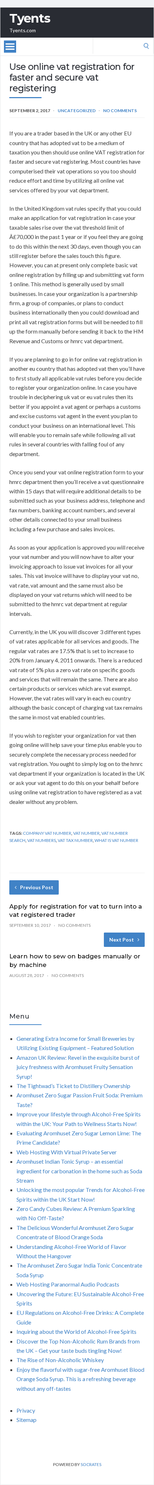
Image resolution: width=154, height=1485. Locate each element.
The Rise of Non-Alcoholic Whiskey (60, 1359)
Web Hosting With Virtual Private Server (66, 1152)
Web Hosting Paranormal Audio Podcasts (67, 1284)
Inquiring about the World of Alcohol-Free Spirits (76, 1331)
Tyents (29, 18)
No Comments (120, 110)
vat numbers (41, 840)
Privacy (25, 1410)
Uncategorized (77, 110)
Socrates (91, 1464)
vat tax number (75, 840)
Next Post (121, 939)
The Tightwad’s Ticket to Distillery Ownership (73, 1085)
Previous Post (36, 887)
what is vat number (116, 840)
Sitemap (26, 1419)
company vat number (47, 833)
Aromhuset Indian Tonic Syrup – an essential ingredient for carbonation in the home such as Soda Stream (79, 1171)
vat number (86, 833)
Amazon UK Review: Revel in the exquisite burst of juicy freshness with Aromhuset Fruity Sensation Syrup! (78, 1067)
